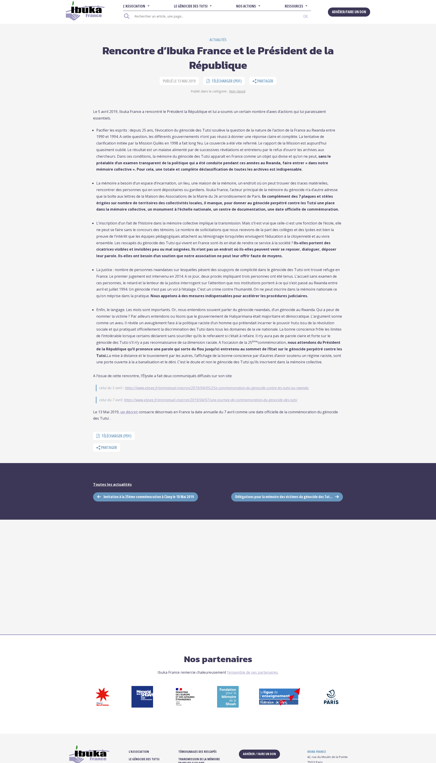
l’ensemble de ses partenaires (252, 672)
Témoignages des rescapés (197, 752)
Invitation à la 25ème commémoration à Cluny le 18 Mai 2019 (149, 496)
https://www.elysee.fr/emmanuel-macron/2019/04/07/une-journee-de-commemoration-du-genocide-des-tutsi (210, 399)
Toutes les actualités (112, 484)
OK (305, 16)
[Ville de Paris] (331, 706)
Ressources (294, 6)
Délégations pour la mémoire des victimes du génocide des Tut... (283, 496)
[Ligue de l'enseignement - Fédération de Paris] (279, 704)
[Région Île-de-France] (102, 706)
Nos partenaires (218, 659)
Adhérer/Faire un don (349, 11)
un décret (129, 411)
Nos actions (246, 6)
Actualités (218, 39)
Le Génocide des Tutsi (191, 6)
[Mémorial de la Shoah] (142, 706)
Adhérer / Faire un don (259, 754)
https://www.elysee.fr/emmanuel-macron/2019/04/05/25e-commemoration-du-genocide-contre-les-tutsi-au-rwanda (217, 387)
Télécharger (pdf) (226, 81)
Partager (265, 81)
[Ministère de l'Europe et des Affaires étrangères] (185, 706)
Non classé (237, 91)
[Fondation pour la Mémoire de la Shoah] (228, 706)
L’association (134, 6)
